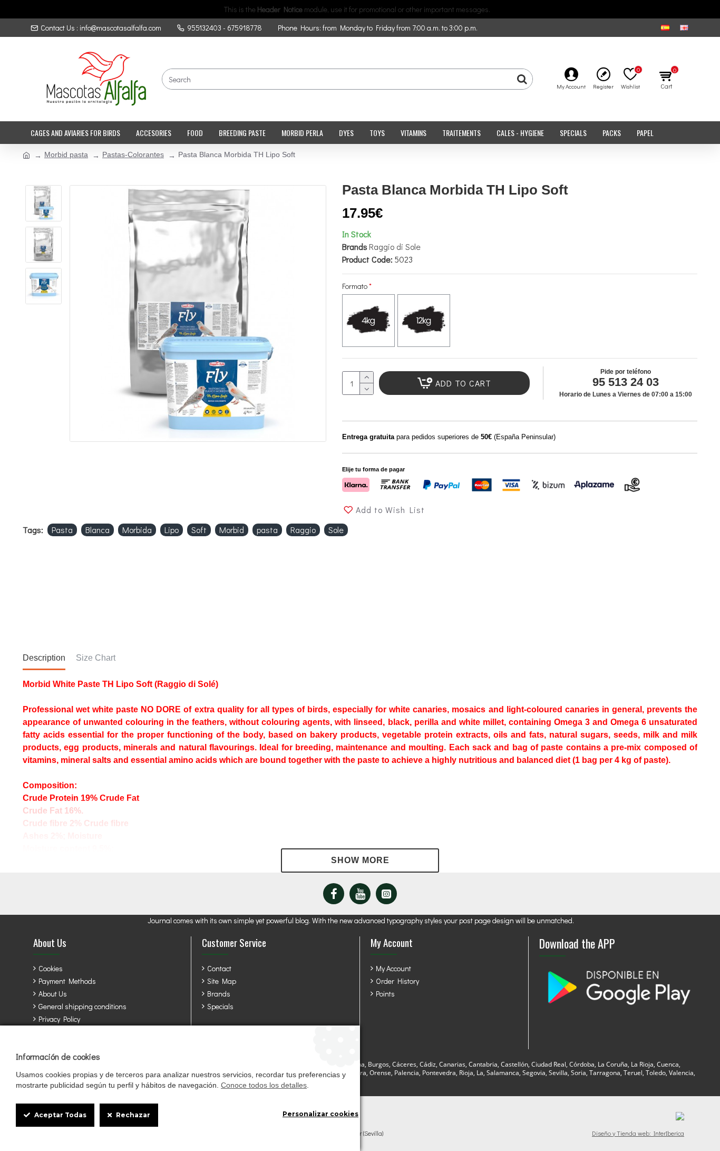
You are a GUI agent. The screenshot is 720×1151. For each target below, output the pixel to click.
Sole (336, 529)
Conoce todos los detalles (264, 1085)
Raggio (303, 529)
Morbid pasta (66, 154)
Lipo (171, 529)
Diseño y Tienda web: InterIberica (638, 1133)
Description (44, 657)
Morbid (231, 529)
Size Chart (95, 657)
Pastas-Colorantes (133, 154)
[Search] (521, 79)
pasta (267, 529)
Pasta (62, 529)
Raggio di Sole (395, 246)
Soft (199, 529)
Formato (354, 286)
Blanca (97, 529)
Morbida (137, 529)
